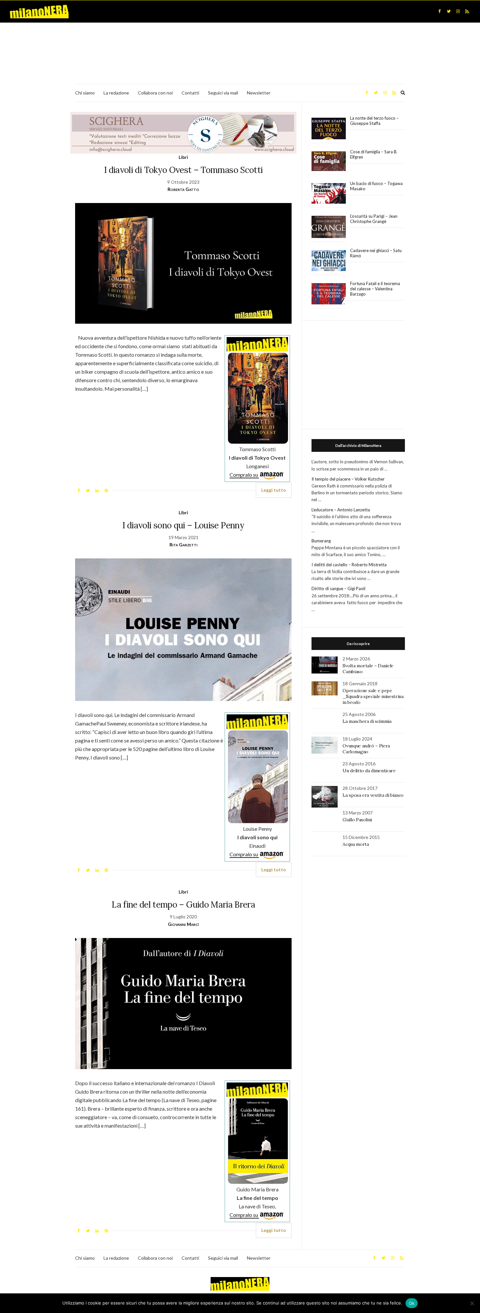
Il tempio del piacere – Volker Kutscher (348, 479)
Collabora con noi (155, 92)
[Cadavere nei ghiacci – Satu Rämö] (329, 261)
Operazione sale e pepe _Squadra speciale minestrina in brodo (373, 696)
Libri (183, 157)
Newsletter (258, 92)
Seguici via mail (223, 92)
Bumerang (321, 540)
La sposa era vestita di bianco (373, 795)
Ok (412, 1303)
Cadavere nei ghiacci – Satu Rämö (376, 253)
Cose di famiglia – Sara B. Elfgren (373, 154)
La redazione (116, 92)
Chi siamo (85, 92)
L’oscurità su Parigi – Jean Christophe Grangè (373, 218)
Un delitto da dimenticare (369, 771)
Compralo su (244, 474)
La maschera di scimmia (367, 721)
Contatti (190, 92)
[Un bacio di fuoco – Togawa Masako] (329, 193)
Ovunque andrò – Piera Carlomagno (366, 749)
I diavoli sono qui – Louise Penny (183, 525)
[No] (472, 1303)
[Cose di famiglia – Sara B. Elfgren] (329, 161)
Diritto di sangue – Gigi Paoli (338, 588)
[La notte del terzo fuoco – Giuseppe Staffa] (329, 128)
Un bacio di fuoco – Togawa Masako (376, 186)
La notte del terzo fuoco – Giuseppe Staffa (374, 120)
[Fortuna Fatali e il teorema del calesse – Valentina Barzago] (329, 294)
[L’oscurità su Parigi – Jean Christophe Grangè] (329, 227)
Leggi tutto (273, 490)
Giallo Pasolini (357, 820)
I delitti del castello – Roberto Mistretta (349, 564)
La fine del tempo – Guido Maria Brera (183, 904)
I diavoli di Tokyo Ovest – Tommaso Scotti (183, 169)
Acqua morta (356, 844)
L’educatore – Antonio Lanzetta (341, 509)
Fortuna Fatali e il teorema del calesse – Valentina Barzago (375, 289)
